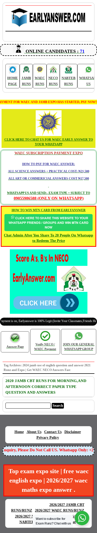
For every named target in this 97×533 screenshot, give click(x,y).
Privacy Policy (47, 437)
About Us (34, 432)
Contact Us (53, 432)
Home (19, 432)
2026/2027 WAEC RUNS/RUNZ (59, 510)
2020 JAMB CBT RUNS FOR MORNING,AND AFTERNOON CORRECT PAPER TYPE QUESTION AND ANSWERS (45, 386)
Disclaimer (72, 432)
